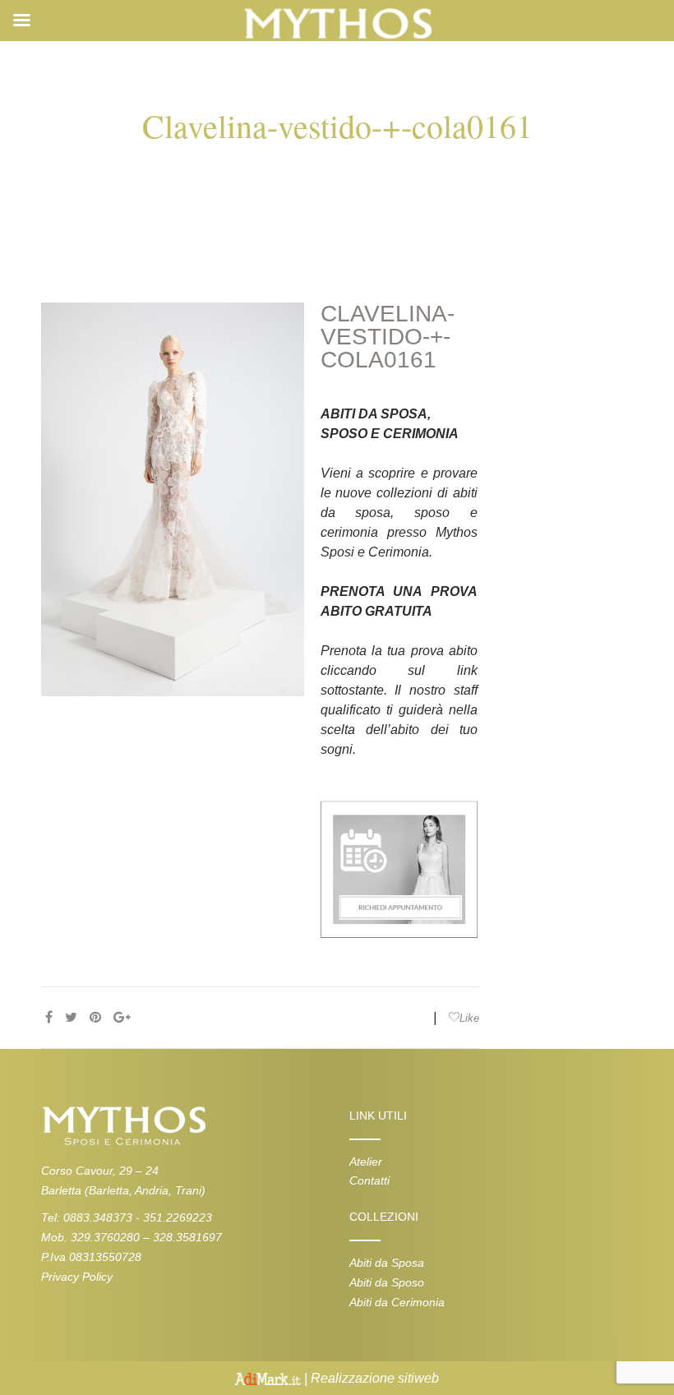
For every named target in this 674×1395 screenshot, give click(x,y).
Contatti (369, 1180)
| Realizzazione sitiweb (370, 1378)
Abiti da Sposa (386, 1262)
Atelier (365, 1161)
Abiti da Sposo (386, 1282)
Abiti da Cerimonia (397, 1302)
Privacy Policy (77, 1276)
